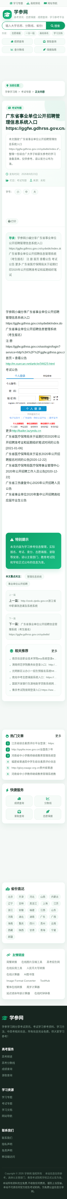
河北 (32, 896)
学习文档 (58, 33)
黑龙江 (33, 903)
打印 (13, 221)
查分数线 (19, 49)
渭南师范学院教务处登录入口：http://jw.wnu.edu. (34, 664)
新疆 (10, 936)
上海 (45, 903)
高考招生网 (53, 961)
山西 (42, 896)
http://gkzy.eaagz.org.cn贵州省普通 (32, 767)
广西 (53, 916)
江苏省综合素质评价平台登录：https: (33, 743)
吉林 (21, 903)
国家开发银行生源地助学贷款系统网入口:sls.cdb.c (34, 683)
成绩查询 (19, 41)
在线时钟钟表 (42, 993)
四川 (32, 923)
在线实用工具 (14, 968)
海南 (10, 923)
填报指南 (51, 49)
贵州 (42, 923)
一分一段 (30, 33)
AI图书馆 (29, 974)
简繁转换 (12, 961)
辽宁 (10, 903)
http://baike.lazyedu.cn (26, 430)
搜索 (57, 25)
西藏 (10, 930)
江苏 (56, 903)
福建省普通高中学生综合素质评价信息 (34, 761)
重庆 (21, 923)
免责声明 (7, 1150)
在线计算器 (13, 974)
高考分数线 (8, 1062)
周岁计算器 (33, 987)
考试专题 (26, 91)
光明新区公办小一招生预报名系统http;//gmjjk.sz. (34, 670)
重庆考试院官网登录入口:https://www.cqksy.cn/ (34, 689)
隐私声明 (7, 1144)
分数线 (48, 803)
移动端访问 (8, 1156)
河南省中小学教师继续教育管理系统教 (34, 773)
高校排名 (35, 3)
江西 (42, 910)
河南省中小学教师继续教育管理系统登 (34, 755)
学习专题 (18, 3)
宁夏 (53, 930)
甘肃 (32, 930)
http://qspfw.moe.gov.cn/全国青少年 (32, 749)
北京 (10, 896)
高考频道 (7, 1056)
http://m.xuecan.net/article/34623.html (30, 363)
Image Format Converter (21, 980)
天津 (21, 896)
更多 (54, 651)
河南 (10, 916)
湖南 (32, 916)
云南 (53, 923)
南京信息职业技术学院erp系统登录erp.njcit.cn (34, 658)
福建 (32, 910)
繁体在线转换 (14, 987)
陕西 (21, 930)
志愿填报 (16, 33)
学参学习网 (11, 91)
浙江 (10, 910)
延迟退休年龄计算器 (18, 993)
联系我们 (7, 1137)
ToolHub (45, 980)
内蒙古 (54, 896)
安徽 (21, 910)
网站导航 (7, 1115)
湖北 (21, 916)
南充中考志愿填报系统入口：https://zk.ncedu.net (34, 677)
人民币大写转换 (36, 968)
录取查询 (51, 41)
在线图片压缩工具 (31, 961)
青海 (42, 930)
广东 (42, 916)
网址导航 (52, 3)
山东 (53, 910)
